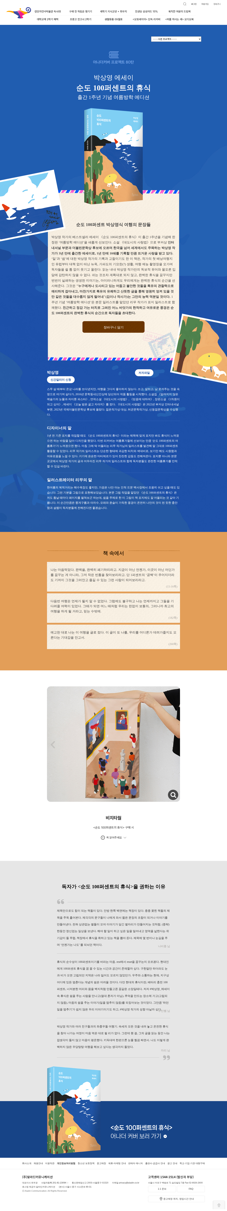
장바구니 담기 (114, 327)
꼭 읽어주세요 (114, 837)
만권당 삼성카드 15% (146, 11)
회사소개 (26, 1163)
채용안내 (38, 1163)
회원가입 (205, 4)
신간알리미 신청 (61, 379)
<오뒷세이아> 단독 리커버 (146, 19)
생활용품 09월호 (114, 19)
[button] (106, 798)
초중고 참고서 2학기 (80, 19)
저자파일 (144, 372)
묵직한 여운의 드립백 (179, 11)
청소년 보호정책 (86, 1163)
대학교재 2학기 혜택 (47, 19)
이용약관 (49, 1163)
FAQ (191, 1189)
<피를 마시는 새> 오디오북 (179, 19)
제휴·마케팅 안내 (117, 1163)
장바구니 (217, 4)
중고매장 (101, 1163)
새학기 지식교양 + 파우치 (113, 11)
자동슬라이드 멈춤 (119, 798)
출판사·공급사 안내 (155, 1163)
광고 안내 (172, 1163)
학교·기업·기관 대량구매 (192, 1163)
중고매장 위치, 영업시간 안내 (178, 1199)
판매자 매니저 (135, 1163)
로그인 (193, 4)
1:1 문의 (162, 1189)
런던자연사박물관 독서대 (48, 11)
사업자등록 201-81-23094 (53, 1183)
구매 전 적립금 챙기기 (80, 11)
